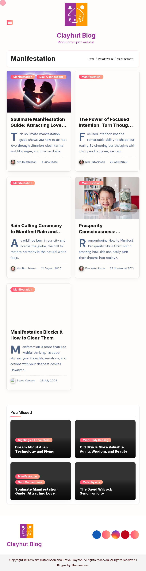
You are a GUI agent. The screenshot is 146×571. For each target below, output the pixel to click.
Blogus (61, 565)
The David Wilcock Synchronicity (96, 491)
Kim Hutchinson (26, 162)
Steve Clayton (26, 380)
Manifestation (22, 76)
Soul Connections (51, 76)
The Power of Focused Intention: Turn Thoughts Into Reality (107, 125)
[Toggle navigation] (10, 22)
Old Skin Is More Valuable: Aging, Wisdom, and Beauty (103, 449)
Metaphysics (91, 482)
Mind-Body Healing (95, 440)
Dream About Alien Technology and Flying (34, 449)
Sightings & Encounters (34, 440)
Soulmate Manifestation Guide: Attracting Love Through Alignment (37, 125)
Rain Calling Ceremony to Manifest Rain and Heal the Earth (36, 231)
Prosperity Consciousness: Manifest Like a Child (102, 231)
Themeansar (79, 565)
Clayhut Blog (76, 35)
